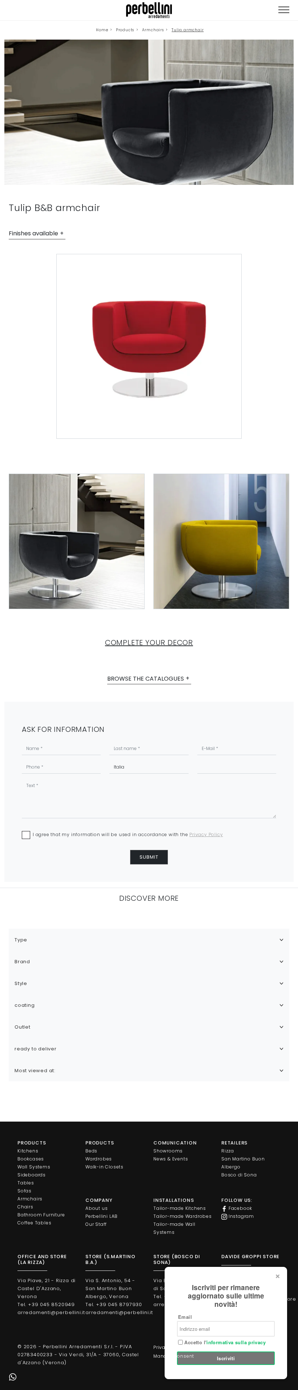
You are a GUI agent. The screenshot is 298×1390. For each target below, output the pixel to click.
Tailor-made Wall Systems (174, 1228)
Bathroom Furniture (41, 1215)
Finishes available (33, 233)
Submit (149, 857)
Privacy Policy (206, 834)
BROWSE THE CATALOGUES (145, 678)
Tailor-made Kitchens (179, 1208)
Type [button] (21, 939)
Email (185, 1316)
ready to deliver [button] (36, 1048)
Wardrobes (98, 1159)
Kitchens (27, 1151)
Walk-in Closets (104, 1167)
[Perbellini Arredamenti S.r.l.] (149, 10)
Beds (91, 1151)
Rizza (227, 1151)
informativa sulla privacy (236, 1342)
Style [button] (21, 983)
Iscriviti (226, 1358)
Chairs (25, 1207)
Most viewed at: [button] (35, 1070)
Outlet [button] (23, 1027)
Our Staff (96, 1224)
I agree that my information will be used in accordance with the (128, 834)
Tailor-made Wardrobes (182, 1216)
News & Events (170, 1159)
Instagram (240, 1216)
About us (96, 1208)
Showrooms (168, 1151)
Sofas (24, 1191)
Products (125, 30)
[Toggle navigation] (284, 10)
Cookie (186, 1347)
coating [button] (25, 1005)
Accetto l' (224, 1342)
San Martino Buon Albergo (243, 1163)
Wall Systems (34, 1167)
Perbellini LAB (101, 1216)
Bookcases (30, 1159)
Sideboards (31, 1175)
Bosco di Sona (239, 1175)
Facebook (239, 1208)
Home (102, 30)
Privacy (162, 1347)
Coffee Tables (34, 1223)
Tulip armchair (188, 30)
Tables (25, 1183)
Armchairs (153, 30)
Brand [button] (22, 961)
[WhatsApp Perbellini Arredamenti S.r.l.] (12, 1377)
